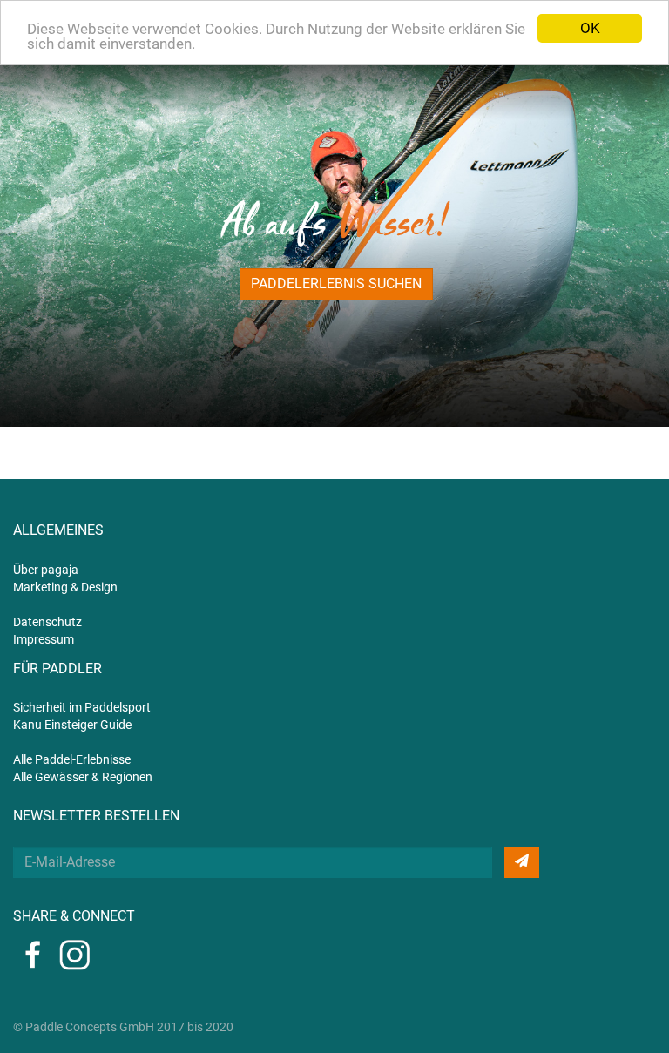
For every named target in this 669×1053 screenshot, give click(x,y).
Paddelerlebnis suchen (336, 283)
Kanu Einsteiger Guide (72, 725)
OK (590, 28)
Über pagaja (45, 570)
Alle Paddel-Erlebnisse (72, 759)
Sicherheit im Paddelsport (82, 707)
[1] (521, 862)
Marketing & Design (65, 587)
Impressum (43, 639)
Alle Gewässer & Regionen (82, 777)
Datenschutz (47, 622)
